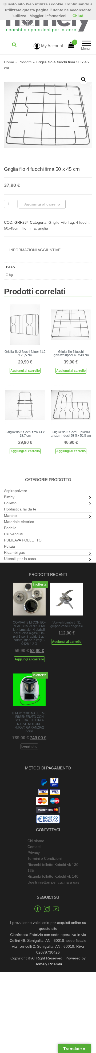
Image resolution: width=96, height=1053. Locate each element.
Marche (10, 515)
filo (24, 228)
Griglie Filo (58, 222)
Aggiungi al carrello (42, 204)
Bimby (9, 497)
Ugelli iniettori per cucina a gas (53, 882)
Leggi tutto (29, 746)
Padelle (10, 528)
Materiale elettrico (19, 522)
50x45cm (11, 228)
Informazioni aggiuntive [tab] (35, 250)
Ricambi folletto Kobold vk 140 (52, 876)
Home (9, 62)
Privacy (33, 852)
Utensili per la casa (20, 558)
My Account (51, 46)
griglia (43, 228)
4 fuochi (82, 222)
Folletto (10, 503)
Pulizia (9, 546)
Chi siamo (35, 841)
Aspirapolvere (15, 491)
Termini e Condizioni (44, 858)
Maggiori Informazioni (48, 16)
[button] (83, 79)
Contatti (34, 847)
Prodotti (24, 62)
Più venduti (13, 534)
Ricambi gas (14, 552)
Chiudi (79, 16)
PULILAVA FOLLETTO (23, 540)
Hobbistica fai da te (20, 509)
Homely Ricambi (48, 964)
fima (32, 228)
